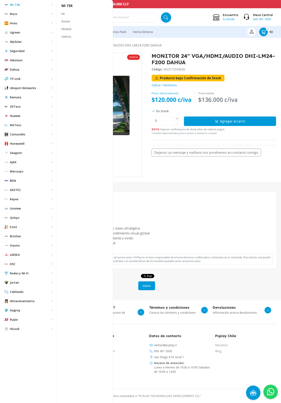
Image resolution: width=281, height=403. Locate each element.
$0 (270, 31)
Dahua (156, 85)
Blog (218, 351)
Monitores (170, 85)
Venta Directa (143, 32)
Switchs (66, 36)
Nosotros (221, 345)
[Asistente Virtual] (253, 393)
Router (65, 21)
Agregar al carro (232, 121)
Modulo (66, 29)
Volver (147, 286)
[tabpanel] (147, 229)
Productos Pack (115, 32)
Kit (63, 14)
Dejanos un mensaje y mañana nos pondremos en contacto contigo (206, 152)
